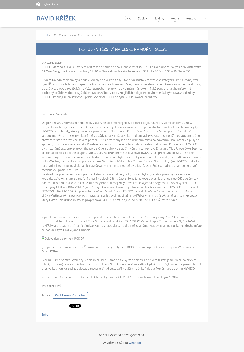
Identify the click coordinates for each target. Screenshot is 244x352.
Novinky (159, 18)
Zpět (45, 314)
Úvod (127, 18)
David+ (142, 18)
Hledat (38, 4)
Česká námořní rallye (70, 295)
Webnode (135, 343)
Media (175, 18)
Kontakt (190, 18)
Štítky (46, 295)
